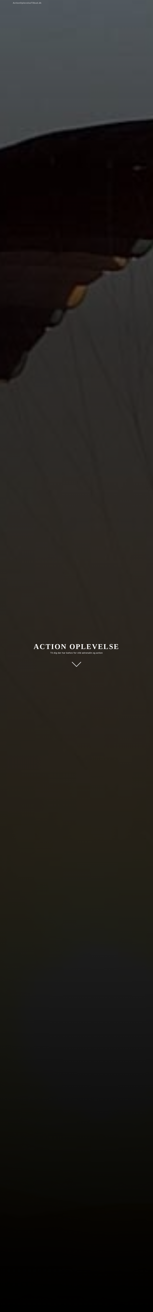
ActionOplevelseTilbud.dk (27, 3)
